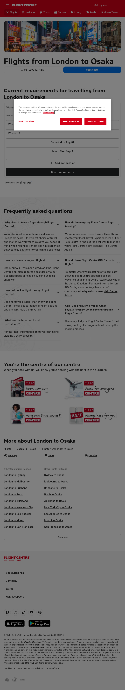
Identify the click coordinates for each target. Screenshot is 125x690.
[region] (62, 114)
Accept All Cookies (95, 121)
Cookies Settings (26, 121)
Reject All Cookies (71, 121)
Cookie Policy (48, 113)
